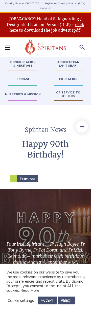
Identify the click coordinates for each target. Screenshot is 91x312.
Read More (30, 290)
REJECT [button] (66, 300)
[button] (10, 47)
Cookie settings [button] (21, 300)
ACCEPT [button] (47, 300)
